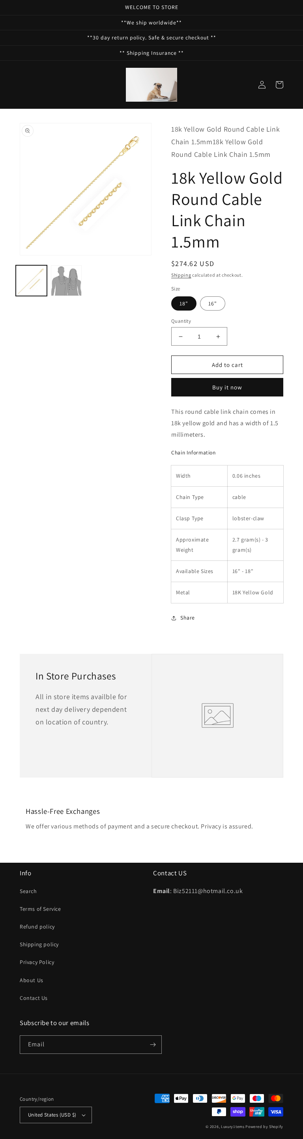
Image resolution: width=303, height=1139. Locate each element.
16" (212, 303)
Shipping (181, 275)
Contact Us (34, 997)
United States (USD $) (52, 1114)
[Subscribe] (152, 1044)
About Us (31, 980)
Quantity (181, 321)
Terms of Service (40, 908)
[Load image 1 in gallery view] (31, 280)
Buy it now (227, 387)
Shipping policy (39, 944)
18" (184, 303)
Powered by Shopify (264, 1126)
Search (28, 891)
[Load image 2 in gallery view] (66, 280)
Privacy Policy (37, 962)
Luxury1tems (233, 1126)
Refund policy (37, 926)
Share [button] (187, 617)
